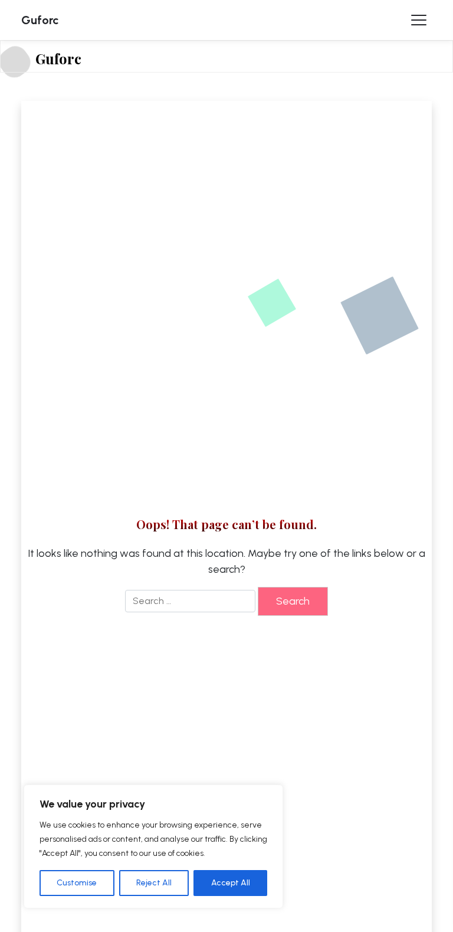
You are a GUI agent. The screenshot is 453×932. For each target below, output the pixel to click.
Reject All (154, 883)
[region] (153, 846)
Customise (77, 883)
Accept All (230, 883)
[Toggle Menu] (419, 20)
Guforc (40, 20)
